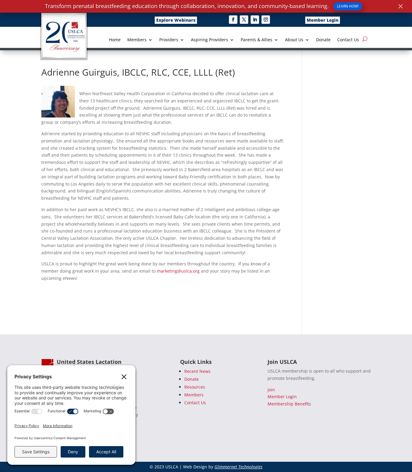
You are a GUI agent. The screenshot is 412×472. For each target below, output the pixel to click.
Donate (323, 40)
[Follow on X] (244, 19)
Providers (168, 40)
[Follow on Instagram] (265, 19)
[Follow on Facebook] (233, 19)
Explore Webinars (175, 20)
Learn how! (348, 6)
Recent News (197, 371)
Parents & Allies (256, 40)
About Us (294, 40)
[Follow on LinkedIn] (255, 19)
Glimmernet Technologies (238, 467)
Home (115, 40)
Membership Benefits (289, 404)
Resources (194, 387)
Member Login (322, 20)
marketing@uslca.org (178, 271)
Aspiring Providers (209, 40)
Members (137, 40)
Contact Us (348, 40)
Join (271, 389)
